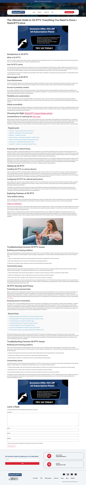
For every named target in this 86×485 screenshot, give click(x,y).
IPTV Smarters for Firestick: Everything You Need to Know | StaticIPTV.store (26, 329)
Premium (39, 12)
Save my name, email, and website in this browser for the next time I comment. (25, 443)
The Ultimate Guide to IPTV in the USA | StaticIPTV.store (22, 325)
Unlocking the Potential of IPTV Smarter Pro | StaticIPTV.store (23, 323)
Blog (67, 478)
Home (34, 12)
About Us (56, 478)
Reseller (73, 478)
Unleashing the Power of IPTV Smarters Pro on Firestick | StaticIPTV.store (26, 316)
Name (8, 428)
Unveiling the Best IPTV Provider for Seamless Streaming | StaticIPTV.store (26, 318)
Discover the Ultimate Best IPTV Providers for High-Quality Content (24, 327)
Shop (62, 478)
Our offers (35, 478)
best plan (37, 116)
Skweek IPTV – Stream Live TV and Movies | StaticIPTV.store (23, 144)
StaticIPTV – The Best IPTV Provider (17, 135)
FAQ (52, 12)
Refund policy (48, 478)
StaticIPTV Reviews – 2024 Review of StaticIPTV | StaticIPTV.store (24, 137)
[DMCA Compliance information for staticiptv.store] (13, 478)
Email (8, 433)
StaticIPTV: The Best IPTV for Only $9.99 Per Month (21, 133)
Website (9, 438)
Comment (9, 412)
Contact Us (46, 12)
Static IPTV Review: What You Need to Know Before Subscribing (23, 139)
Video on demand (14, 203)
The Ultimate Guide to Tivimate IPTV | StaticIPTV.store (21, 321)
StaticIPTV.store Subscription (38, 113)
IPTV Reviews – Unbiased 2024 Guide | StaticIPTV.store (21, 142)
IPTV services (10, 298)
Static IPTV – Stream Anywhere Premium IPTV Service (21, 131)
